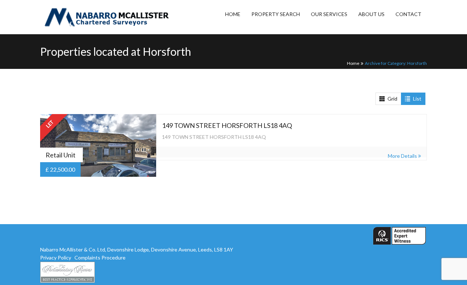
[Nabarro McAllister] (88, 17)
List (417, 98)
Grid (392, 98)
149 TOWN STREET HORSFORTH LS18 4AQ (227, 125)
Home (353, 63)
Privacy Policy (55, 257)
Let (50, 123)
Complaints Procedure (100, 257)
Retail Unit (61, 155)
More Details (403, 156)
